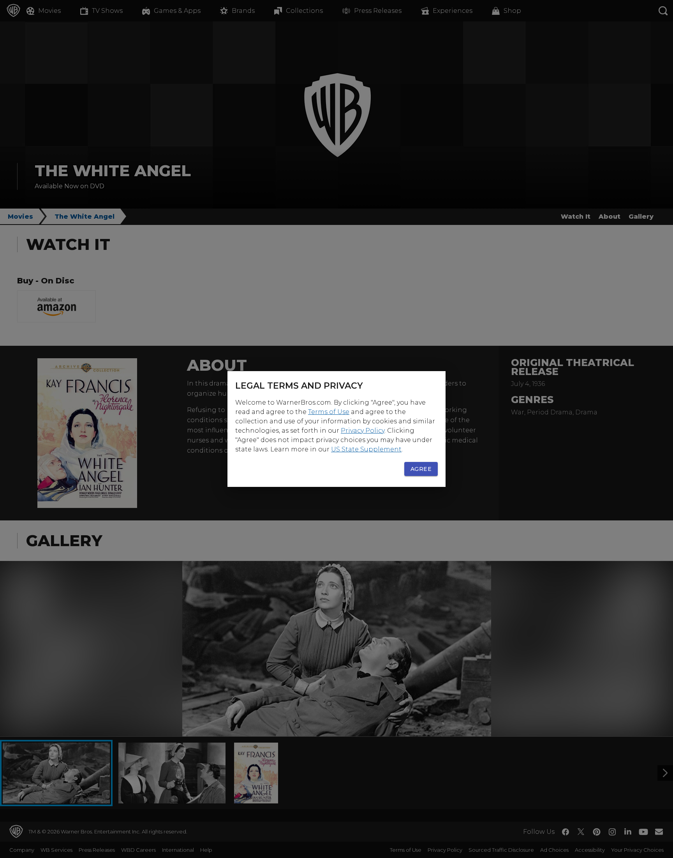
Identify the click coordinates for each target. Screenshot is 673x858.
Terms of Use (328, 412)
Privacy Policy (362, 430)
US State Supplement (366, 449)
